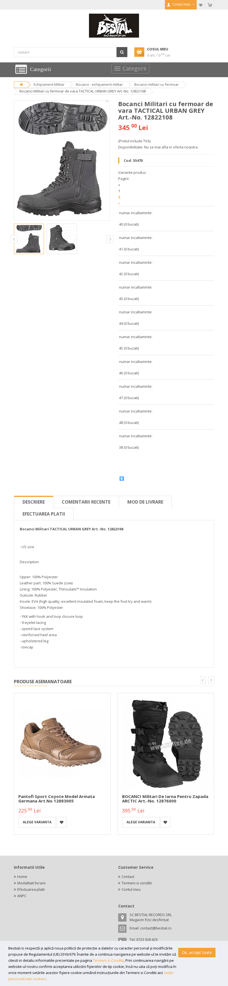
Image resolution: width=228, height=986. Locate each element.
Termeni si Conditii (108, 960)
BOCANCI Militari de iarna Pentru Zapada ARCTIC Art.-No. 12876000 (165, 799)
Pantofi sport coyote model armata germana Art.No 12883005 (56, 799)
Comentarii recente (86, 502)
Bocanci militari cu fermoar (156, 84)
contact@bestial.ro (156, 928)
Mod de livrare (145, 502)
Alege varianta (37, 822)
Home (22, 876)
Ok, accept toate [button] (197, 952)
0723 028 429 (146, 939)
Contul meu (131, 889)
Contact (128, 876)
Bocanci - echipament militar (99, 84)
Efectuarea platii (44, 514)
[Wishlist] (201, 4)
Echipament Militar (49, 84)
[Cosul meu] (209, 4)
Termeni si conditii (137, 882)
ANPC (21, 895)
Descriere (34, 502)
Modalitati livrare (31, 882)
